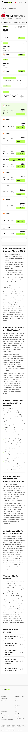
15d (17, 80)
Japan (16, 703)
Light (11, 83)
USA (16, 698)
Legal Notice (18, 713)
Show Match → (7, 85)
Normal (16, 83)
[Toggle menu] (25, 2)
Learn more (11, 728)
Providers (3, 700)
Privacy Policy (18, 716)
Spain (16, 700)
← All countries (6, 8)
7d (13, 80)
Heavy (21, 83)
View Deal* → (20, 114)
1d (10, 80)
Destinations (4, 698)
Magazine (3, 713)
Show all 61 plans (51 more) (14, 240)
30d (21, 80)
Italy (16, 707)
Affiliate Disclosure (20, 718)
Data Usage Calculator (7, 719)
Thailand (17, 705)
